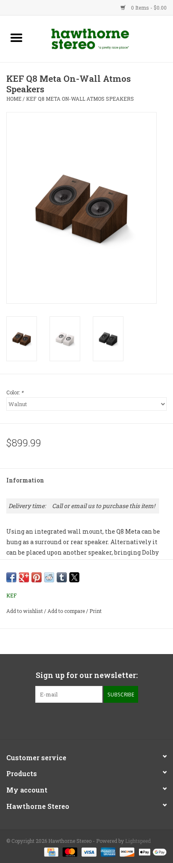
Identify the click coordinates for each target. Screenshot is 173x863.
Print (95, 610)
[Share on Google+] (24, 577)
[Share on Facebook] (11, 577)
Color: (15, 392)
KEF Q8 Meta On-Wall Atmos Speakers (80, 98)
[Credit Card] (50, 851)
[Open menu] (16, 37)
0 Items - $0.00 (148, 7)
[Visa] (88, 851)
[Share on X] (74, 577)
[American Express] (107, 851)
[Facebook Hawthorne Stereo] (79, 720)
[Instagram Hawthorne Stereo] (94, 720)
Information (25, 480)
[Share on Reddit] (49, 577)
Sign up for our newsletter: (87, 675)
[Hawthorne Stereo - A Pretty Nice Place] (102, 38)
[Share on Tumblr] (62, 577)
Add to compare (66, 610)
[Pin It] (36, 577)
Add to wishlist (25, 610)
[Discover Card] (126, 851)
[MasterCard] (69, 851)
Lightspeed (138, 840)
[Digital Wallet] (151, 851)
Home (13, 98)
